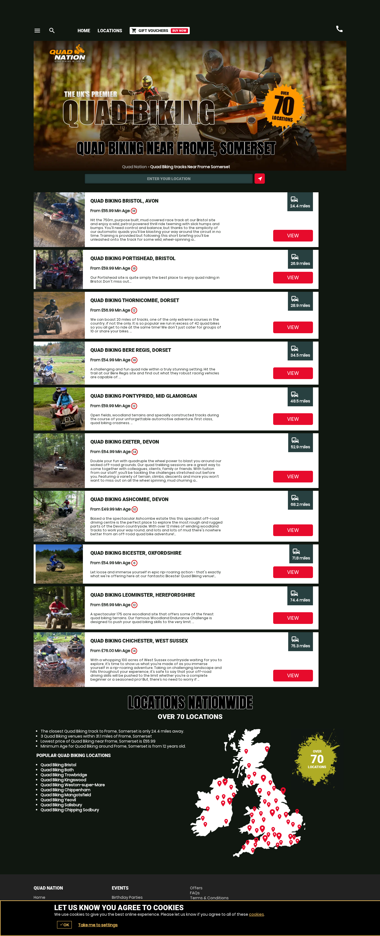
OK (64, 924)
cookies (256, 914)
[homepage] (149, 53)
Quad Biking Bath (57, 770)
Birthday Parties (127, 897)
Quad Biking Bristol (58, 765)
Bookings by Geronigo (249, 55)
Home (84, 30)
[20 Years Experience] (313, 55)
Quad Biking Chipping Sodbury (70, 810)
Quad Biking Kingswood (63, 780)
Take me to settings (98, 925)
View (293, 235)
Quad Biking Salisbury (61, 805)
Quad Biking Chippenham (65, 790)
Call (339, 29)
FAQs (195, 893)
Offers (196, 888)
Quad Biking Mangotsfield (66, 795)
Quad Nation (134, 167)
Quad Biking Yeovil (58, 800)
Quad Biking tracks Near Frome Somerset (190, 167)
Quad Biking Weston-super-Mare (73, 785)
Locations (110, 30)
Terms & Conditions (209, 898)
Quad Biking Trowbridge (64, 775)
